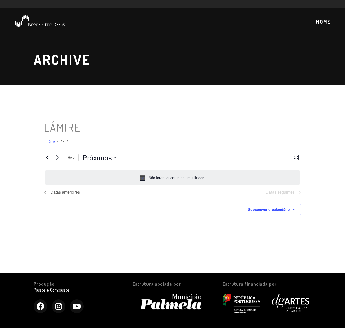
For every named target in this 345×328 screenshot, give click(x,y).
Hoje (71, 157)
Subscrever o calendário (269, 209)
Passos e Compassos (52, 290)
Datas (51, 141)
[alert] (172, 177)
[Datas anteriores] (47, 157)
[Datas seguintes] (57, 157)
